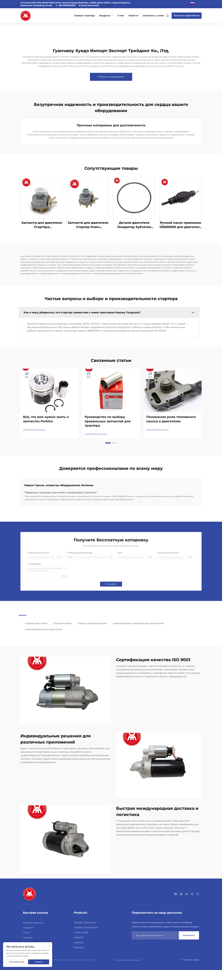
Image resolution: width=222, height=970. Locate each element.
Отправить (111, 584)
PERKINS (79, 947)
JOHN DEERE (81, 932)
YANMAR (79, 942)
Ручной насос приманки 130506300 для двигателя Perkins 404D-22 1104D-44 (180, 225)
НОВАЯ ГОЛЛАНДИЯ (86, 927)
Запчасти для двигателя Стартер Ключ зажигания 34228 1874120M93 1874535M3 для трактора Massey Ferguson (88, 225)
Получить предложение (187, 15)
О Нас (121, 15)
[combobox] (72, 557)
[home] (29, 894)
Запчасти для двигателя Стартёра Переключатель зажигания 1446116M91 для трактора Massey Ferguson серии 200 (41, 225)
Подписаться (189, 935)
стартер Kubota (62, 623)
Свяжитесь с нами (153, 15)
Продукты (104, 15)
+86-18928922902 (67, 5)
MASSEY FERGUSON (85, 922)
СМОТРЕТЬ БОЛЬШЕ (34, 430)
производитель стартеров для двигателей (138, 623)
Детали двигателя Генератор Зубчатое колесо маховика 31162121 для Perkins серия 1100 (134, 225)
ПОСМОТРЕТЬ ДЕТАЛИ (41, 197)
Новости (133, 15)
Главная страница (84, 15)
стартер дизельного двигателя (43, 629)
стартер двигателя (36, 623)
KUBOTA (78, 937)
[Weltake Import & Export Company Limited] (33, 16)
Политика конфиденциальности (127, 960)
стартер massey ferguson (92, 623)
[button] (107, 442)
